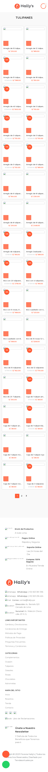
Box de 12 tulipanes (35, 368)
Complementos (12, 657)
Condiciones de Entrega (16, 629)
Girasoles (9, 670)
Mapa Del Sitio (12, 690)
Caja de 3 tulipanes (35, 484)
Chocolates (10, 679)
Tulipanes (9, 666)
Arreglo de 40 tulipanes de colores (18, 106)
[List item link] (25, 592)
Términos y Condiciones (15, 646)
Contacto (9, 708)
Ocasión (8, 662)
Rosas (7, 675)
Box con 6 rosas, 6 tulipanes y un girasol (20, 310)
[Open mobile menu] (3, 6)
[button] (5, 43)
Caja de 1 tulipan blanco (36, 426)
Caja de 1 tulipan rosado (13, 484)
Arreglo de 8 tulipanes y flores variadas (20, 223)
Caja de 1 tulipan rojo (35, 455)
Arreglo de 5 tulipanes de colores (17, 135)
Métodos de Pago (13, 633)
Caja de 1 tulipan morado (13, 455)
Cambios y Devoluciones (16, 624)
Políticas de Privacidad (15, 637)
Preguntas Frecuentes (15, 642)
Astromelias (10, 683)
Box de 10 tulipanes (12, 368)
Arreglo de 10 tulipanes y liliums (16, 48)
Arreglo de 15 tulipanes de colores (18, 77)
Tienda (8, 703)
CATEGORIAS (11, 653)
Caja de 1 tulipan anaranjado (15, 426)
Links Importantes (15, 620)
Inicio (7, 695)
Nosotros (9, 699)
